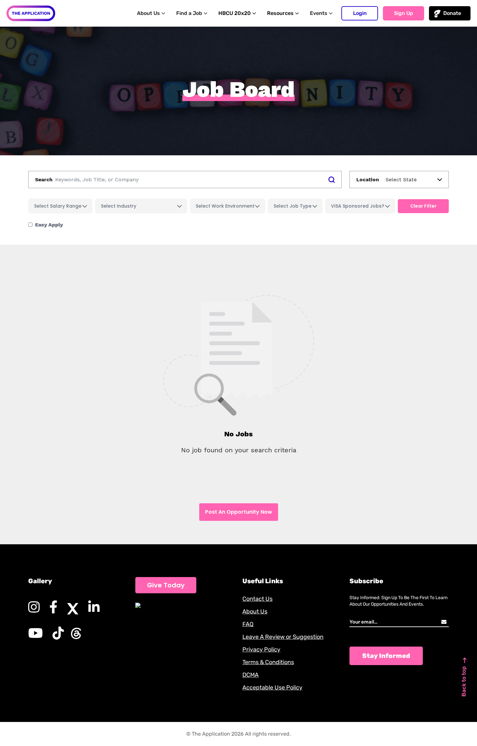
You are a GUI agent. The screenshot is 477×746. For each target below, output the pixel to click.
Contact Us (257, 598)
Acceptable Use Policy (272, 687)
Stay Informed (386, 656)
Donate (452, 13)
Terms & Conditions (268, 662)
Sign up (403, 13)
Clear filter (423, 206)
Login (360, 13)
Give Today (166, 585)
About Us (254, 611)
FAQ (247, 624)
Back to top (463, 681)
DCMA (250, 674)
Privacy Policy (261, 649)
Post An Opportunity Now (238, 512)
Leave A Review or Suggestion (283, 636)
